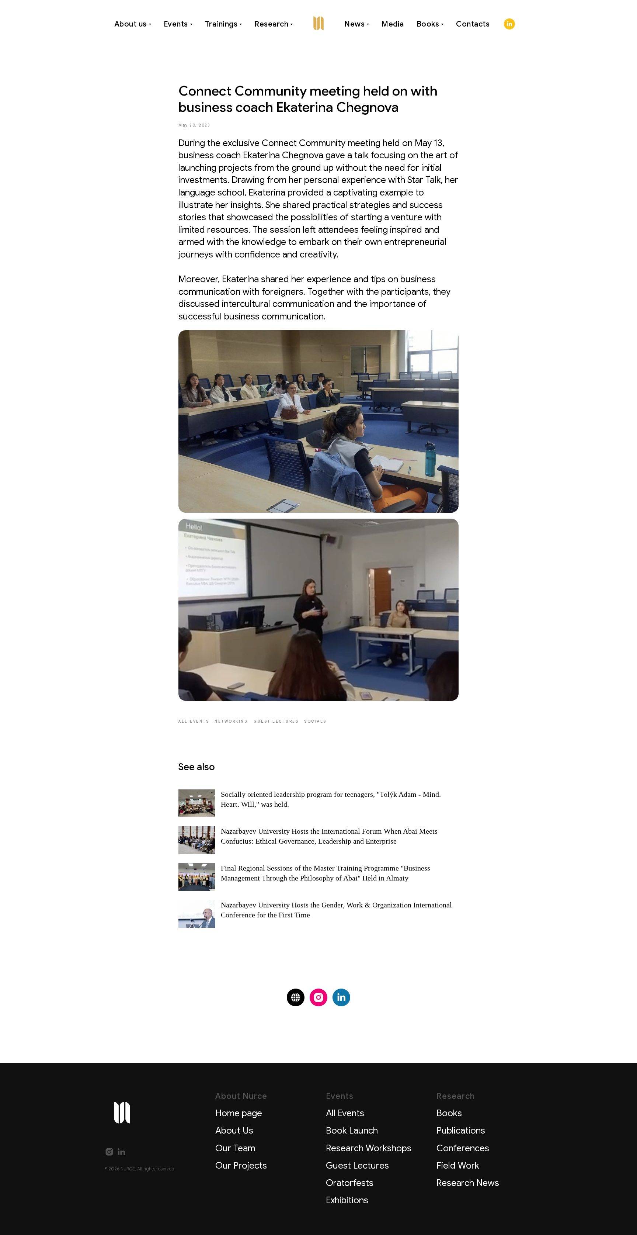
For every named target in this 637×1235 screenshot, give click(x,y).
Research (271, 24)
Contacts (473, 24)
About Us (234, 1130)
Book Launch (352, 1130)
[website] (295, 997)
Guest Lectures (357, 1165)
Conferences (462, 1148)
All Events (345, 1113)
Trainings (221, 24)
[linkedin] (509, 24)
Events (176, 24)
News (354, 24)
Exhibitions (347, 1200)
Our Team (235, 1148)
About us (130, 24)
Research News (467, 1183)
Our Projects (241, 1165)
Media (393, 24)
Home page (238, 1113)
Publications (460, 1130)
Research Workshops (368, 1148)
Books (428, 24)
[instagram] (318, 997)
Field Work (457, 1165)
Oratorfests (349, 1183)
